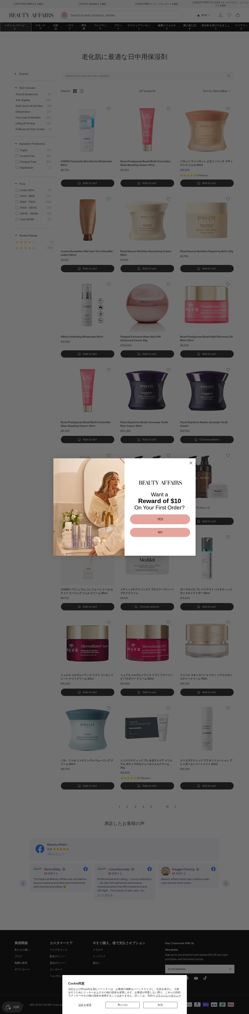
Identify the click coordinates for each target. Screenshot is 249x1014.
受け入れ (123, 1005)
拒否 (160, 1005)
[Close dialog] (191, 463)
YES (160, 519)
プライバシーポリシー (168, 995)
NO (160, 532)
